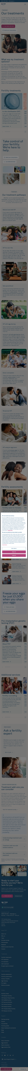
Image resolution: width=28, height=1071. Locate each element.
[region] (14, 535)
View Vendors (4, 544)
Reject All (14, 551)
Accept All (14, 555)
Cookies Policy (10, 530)
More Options (14, 548)
